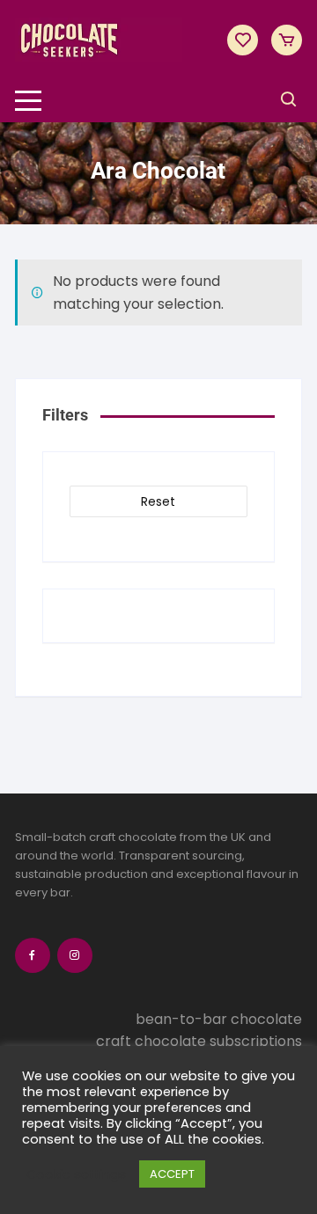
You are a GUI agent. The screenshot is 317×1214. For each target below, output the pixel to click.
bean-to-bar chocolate (219, 1019)
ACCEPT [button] (172, 1174)
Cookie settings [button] (76, 1174)
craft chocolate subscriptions (199, 1041)
